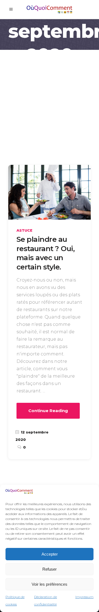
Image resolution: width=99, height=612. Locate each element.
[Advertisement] (49, 102)
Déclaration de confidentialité (45, 600)
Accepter (50, 554)
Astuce (24, 230)
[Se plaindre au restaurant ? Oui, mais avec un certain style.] (49, 192)
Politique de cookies (15, 600)
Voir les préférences (49, 584)
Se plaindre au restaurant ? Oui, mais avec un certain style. (45, 253)
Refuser (49, 569)
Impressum (84, 597)
